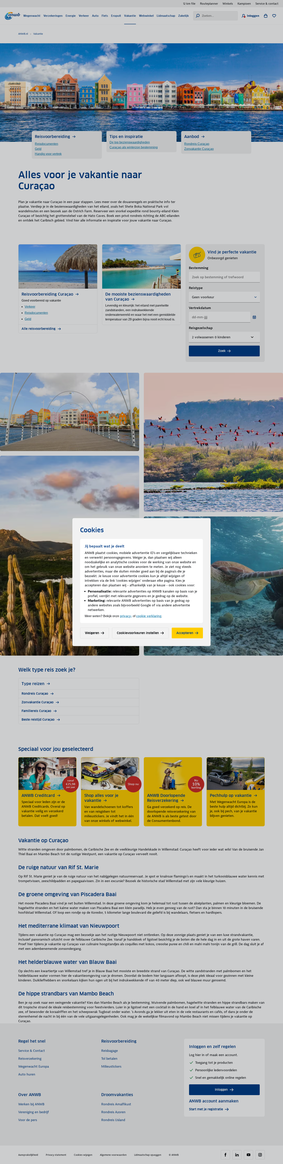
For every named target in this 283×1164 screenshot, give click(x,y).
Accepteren (184, 633)
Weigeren (92, 633)
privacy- (126, 616)
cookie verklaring (148, 616)
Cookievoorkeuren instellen (138, 633)
